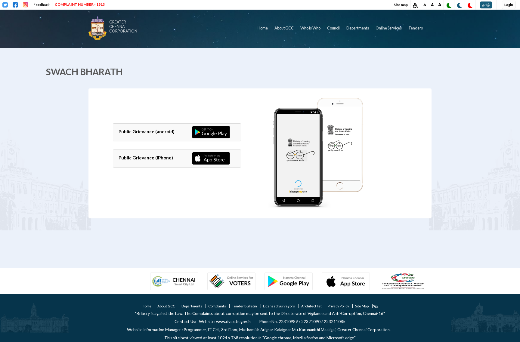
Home (263, 28)
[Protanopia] (449, 6)
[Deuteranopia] (470, 6)
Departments (357, 28)
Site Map (362, 306)
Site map (401, 4)
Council (333, 28)
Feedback (41, 4)
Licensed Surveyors (279, 306)
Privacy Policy (338, 306)
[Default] (459, 6)
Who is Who (310, 28)
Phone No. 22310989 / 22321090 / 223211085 (302, 321)
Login (508, 5)
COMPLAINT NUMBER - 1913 (80, 4)
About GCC (284, 28)
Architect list (311, 306)
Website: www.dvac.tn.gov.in (225, 321)
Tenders (415, 28)
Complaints (217, 306)
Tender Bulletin (244, 306)
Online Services (389, 28)
